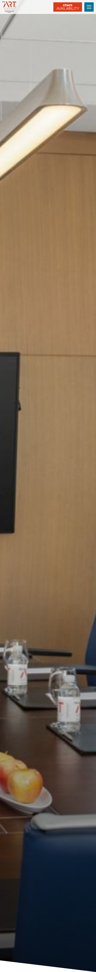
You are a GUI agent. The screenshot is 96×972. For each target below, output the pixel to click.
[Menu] (89, 7)
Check (67, 7)
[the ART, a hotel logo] (9, 7)
